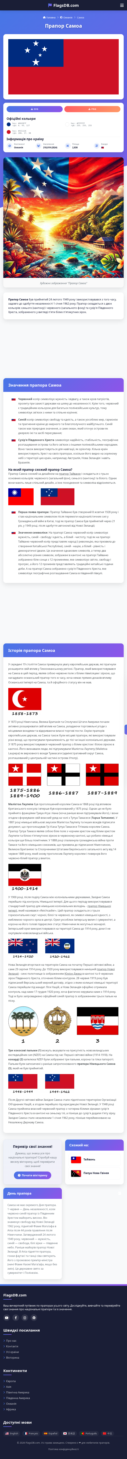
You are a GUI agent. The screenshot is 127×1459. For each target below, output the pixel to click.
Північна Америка (17, 1392)
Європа (11, 1381)
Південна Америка (18, 1398)
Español (53, 1433)
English (14, 1433)
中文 (109, 1433)
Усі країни (12, 1352)
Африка (11, 1409)
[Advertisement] (63, 347)
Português (91, 1433)
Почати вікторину (34, 1175)
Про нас (11, 1341)
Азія (8, 1387)
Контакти (12, 1346)
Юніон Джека (73, 973)
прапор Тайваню (70, 474)
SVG (36, 109)
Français (33, 1433)
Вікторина (12, 1357)
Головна (51, 17)
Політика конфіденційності (63, 1449)
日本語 (71, 1433)
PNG (93, 109)
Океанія (67, 17)
